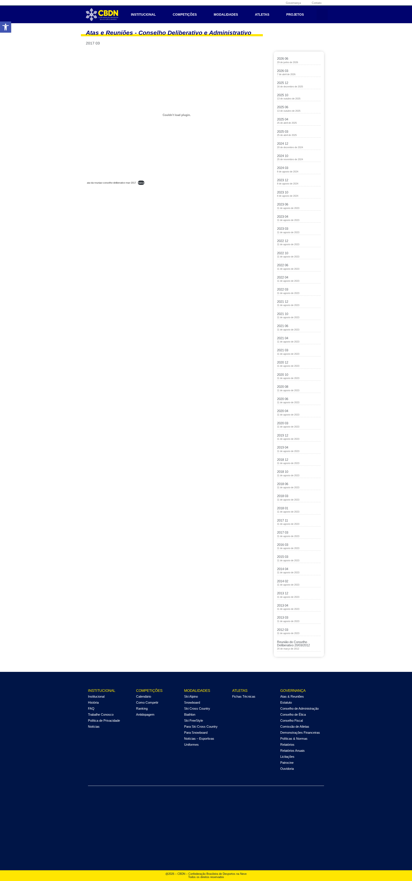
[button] (322, 14)
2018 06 (282, 484)
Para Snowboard (196, 732)
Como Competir (147, 702)
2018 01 (282, 508)
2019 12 (282, 435)
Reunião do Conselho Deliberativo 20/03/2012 (293, 643)
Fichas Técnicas (243, 696)
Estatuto (286, 702)
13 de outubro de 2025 (288, 98)
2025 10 (282, 95)
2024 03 (282, 168)
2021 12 (282, 301)
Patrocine (287, 762)
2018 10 (282, 471)
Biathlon (189, 714)
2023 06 (282, 204)
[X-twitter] (265, 3)
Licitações (287, 756)
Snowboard (192, 702)
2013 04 (282, 605)
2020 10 (282, 374)
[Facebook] (252, 3)
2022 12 (282, 241)
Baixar (141, 182)
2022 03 (282, 289)
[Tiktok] (278, 3)
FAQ (91, 708)
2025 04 (282, 119)
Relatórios (287, 744)
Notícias (94, 726)
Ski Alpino (191, 696)
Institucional (143, 14)
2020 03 (282, 423)
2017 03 (282, 532)
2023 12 (282, 180)
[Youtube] (272, 3)
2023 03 (282, 228)
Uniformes (191, 744)
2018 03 (282, 496)
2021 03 (282, 350)
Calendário (143, 696)
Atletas (262, 14)
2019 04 (282, 447)
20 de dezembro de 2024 (290, 147)
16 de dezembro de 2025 (290, 86)
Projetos (295, 14)
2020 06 (282, 399)
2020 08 (282, 386)
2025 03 (282, 131)
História (93, 702)
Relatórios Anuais (292, 750)
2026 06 (282, 58)
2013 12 (282, 593)
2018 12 (282, 459)
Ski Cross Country (197, 708)
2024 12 (282, 143)
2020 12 (282, 362)
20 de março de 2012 (288, 648)
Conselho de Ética (293, 714)
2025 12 (282, 83)
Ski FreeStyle (193, 720)
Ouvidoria (287, 768)
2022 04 (282, 277)
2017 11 (282, 520)
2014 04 (282, 569)
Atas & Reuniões (292, 696)
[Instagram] (258, 3)
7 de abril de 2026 (286, 74)
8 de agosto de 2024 (287, 171)
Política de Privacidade (104, 720)
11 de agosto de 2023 (288, 208)
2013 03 (282, 617)
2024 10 (282, 156)
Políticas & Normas (293, 738)
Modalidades (226, 14)
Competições (185, 14)
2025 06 (282, 107)
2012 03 (282, 629)
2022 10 (282, 253)
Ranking (142, 708)
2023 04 (282, 216)
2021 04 (282, 338)
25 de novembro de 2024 (290, 159)
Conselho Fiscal (291, 720)
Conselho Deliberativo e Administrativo (194, 32)
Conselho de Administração (299, 708)
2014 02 (282, 581)
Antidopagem (145, 714)
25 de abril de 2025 (287, 123)
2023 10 (282, 192)
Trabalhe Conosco (101, 714)
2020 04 (282, 411)
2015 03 (282, 556)
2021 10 (282, 314)
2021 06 (282, 326)
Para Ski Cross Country (201, 726)
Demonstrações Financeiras (300, 732)
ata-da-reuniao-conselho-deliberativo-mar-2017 (111, 182)
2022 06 (282, 265)
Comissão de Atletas (294, 726)
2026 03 (282, 71)
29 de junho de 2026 (287, 62)
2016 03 (282, 544)
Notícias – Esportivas (199, 738)
